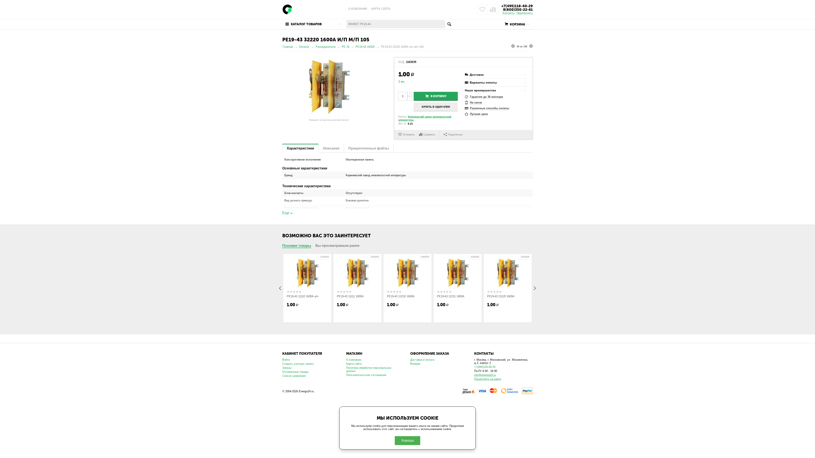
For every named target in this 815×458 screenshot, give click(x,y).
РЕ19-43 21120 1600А (500, 296)
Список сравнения (294, 375)
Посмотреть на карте (487, 379)
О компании (353, 359)
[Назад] (513, 46)
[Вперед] (531, 46)
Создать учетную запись (298, 363)
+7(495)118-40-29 (517, 6)
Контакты (508, 13)
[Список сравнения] (493, 9)
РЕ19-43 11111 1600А (350, 296)
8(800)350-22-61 (518, 9)
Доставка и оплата (422, 359)
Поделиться (455, 134)
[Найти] (449, 24)
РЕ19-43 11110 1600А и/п (302, 296)
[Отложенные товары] (482, 9)
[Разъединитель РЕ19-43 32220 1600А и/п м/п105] (328, 87)
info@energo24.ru (485, 375)
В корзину (438, 96)
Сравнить (429, 134)
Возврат (415, 363)
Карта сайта (354, 363)
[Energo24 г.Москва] (287, 9)
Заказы (286, 367)
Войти (286, 359)
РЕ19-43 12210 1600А (401, 296)
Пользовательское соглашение (366, 375)
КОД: (401, 62)
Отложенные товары (295, 371)
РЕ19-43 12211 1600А (450, 296)
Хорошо (407, 440)
